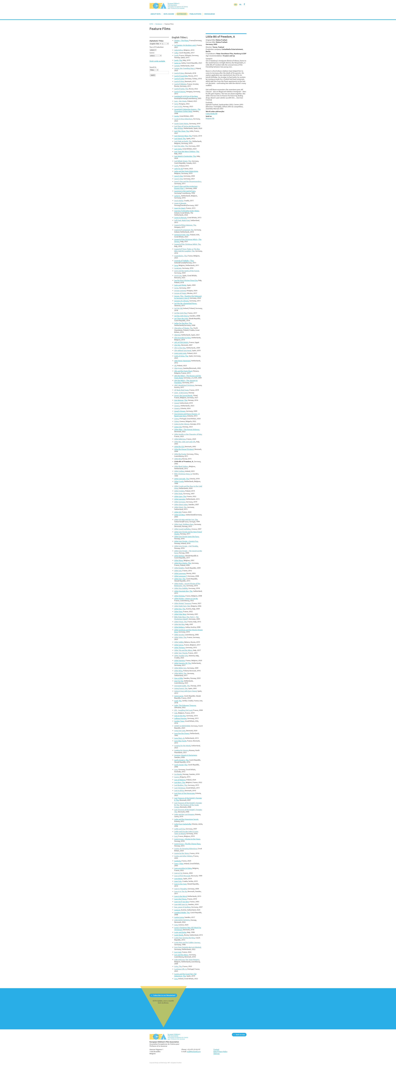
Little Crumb (178, 481)
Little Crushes (179, 491)
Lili (175, 365)
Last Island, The (180, 138)
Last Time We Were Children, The (186, 151)
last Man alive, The (181, 146)
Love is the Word (180, 896)
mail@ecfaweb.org (194, 1051)
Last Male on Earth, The (183, 141)
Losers (176, 777)
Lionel (176, 403)
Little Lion (178, 571)
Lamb (176, 55)
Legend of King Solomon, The (185, 225)
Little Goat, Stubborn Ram (183, 524)
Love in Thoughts (180, 889)
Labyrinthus (178, 50)
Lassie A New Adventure (183, 119)
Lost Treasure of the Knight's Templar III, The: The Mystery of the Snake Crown (188, 805)
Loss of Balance (180, 780)
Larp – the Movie (180, 101)
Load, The (177, 701)
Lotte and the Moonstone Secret (186, 819)
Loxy (176, 925)
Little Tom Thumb (180, 653)
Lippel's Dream (179, 411)
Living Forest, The (180, 688)
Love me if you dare (181, 902)
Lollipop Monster (180, 718)
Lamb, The (178, 60)
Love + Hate (178, 863)
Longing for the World (182, 746)
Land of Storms (179, 91)
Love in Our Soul (180, 884)
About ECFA (156, 14)
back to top (240, 1034)
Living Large (178, 696)
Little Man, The (179, 579)
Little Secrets (179, 635)
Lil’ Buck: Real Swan (181, 390)
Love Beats (178, 878)
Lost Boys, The (179, 782)
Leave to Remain (180, 217)
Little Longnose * (180, 576)
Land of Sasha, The (181, 89)
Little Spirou (178, 645)
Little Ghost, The (180, 507)
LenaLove (177, 268)
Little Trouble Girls (181, 656)
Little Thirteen (179, 647)
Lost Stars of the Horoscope (184, 793)
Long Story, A (179, 738)
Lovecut (177, 910)
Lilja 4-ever (178, 368)
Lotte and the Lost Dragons (184, 814)
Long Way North (180, 741)
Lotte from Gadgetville (182, 824)
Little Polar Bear (180, 614)
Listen (176, 419)
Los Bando (178, 774)
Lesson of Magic (180, 293)
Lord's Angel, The (180, 765)
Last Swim (178, 149)
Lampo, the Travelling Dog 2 (184, 68)
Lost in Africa (179, 790)
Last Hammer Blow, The (183, 136)
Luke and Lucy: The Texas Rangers (186, 959)
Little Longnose (180, 573)
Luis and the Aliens (181, 955)
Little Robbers (179, 627)
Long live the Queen (181, 733)
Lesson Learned (180, 290)
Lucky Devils (178, 935)
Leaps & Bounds (180, 203)
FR (240, 5)
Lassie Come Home (181, 123)
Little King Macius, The (182, 563)
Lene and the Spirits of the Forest (186, 271)
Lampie (177, 66)
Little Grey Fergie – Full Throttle (186, 546)
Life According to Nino (182, 338)
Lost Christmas (179, 788)
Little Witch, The (180, 673)
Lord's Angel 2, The (181, 760)
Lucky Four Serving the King (184, 938)
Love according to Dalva (183, 868)
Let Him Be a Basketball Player (185, 303)
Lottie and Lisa (179, 829)
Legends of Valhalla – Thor (184, 261)
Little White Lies (180, 668)
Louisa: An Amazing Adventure (185, 848)
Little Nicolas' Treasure (182, 603)
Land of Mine (179, 81)
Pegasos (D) (210, 118)
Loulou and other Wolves (183, 856)
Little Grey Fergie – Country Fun (186, 541)
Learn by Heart (179, 208)
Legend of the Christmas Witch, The (187, 244)
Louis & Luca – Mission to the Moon (187, 839)
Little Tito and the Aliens (183, 650)
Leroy (176, 288)
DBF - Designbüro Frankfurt (175, 1062)
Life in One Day (180, 348)
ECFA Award (169, 14)
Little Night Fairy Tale (182, 606)
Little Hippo (178, 560)
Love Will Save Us (180, 904)
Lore (176, 769)
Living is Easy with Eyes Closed (185, 691)
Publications (195, 14)
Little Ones (178, 611)
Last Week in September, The (185, 156)
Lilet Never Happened (182, 361)
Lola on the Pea (180, 716)
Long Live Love (179, 731)
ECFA (151, 24)
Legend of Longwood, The (183, 230)
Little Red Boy (179, 624)
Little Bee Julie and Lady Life (184, 442)
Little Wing (178, 671)
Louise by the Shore (181, 853)
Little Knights (179, 568)
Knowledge (209, 14)
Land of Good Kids (181, 76)
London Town (179, 721)
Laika (176, 53)
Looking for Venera (181, 750)
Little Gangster (179, 499)
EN (236, 5)
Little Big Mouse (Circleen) (184, 449)
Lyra (175, 979)
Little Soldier (179, 642)
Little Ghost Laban (181, 504)
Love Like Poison (180, 899)
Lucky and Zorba (180, 932)
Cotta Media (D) (211, 113)
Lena (176, 265)
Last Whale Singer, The (182, 161)
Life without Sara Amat (182, 350)
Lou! (175, 836)
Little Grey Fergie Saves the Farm (186, 536)
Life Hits (177, 345)
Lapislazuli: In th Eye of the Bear (186, 96)
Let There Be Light (181, 318)
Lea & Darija (178, 200)
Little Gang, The (180, 496)
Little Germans (179, 502)
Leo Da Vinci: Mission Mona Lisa (185, 280)
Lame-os (177, 63)
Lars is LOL (178, 106)
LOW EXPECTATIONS (182, 920)
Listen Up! (178, 427)
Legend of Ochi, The (181, 235)
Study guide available (157, 61)
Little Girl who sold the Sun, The (186, 519)
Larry (176, 104)
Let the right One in (181, 316)
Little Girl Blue (179, 515)
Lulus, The (178, 966)
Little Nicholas (179, 596)
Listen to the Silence (181, 424)
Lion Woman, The (180, 400)
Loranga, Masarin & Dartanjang (185, 755)
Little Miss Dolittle (181, 588)
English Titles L (180, 37)
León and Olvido (180, 285)
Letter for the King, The (183, 323)
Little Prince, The (180, 622)
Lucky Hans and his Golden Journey (187, 942)
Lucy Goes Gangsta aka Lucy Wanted (187, 947)
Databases (181, 14)
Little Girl (177, 512)
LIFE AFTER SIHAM (181, 342)
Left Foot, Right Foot (182, 220)
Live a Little (178, 678)
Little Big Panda (180, 454)
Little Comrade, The (181, 479)
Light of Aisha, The (181, 356)
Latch (176, 166)
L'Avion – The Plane (181, 40)
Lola (175, 713)
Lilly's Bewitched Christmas (184, 385)
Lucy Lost (177, 952)
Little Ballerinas (180, 439)
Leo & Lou (178, 275)
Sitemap (216, 1053)
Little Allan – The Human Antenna (186, 429)
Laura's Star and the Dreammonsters (187, 181)
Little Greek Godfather (182, 529)
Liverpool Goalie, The (182, 686)
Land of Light (179, 78)
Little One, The (179, 609)
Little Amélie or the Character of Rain (188, 434)
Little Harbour (179, 556)
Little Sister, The (180, 637)
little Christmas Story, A (183, 474)
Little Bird (178, 459)
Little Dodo (178, 494)
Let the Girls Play (180, 313)
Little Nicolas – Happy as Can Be (186, 598)
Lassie (176, 116)
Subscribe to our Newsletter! (164, 995)
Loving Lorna (179, 917)
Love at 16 (178, 873)
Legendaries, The (180, 256)
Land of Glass (179, 73)
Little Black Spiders (181, 466)
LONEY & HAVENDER (182, 726)
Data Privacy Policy (220, 1051)
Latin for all (178, 168)
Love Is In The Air (180, 891)
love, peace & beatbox (182, 907)
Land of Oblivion (180, 84)
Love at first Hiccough (182, 876)
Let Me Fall (178, 308)
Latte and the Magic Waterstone (186, 171)
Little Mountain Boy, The (183, 591)
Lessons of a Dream (181, 301)
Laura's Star (178, 176)
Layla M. (177, 196)
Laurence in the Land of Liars (184, 191)
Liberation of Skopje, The (183, 328)
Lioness (177, 406)
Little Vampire (179, 660)
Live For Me (178, 681)
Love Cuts (178, 881)
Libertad (177, 335)
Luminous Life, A (180, 969)
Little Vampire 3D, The (182, 663)
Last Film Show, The (181, 131)
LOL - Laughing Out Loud (183, 710)
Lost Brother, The (180, 785)
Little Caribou (179, 471)
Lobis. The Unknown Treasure (185, 705)
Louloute (177, 861)
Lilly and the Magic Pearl (183, 371)
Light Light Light (180, 353)
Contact (216, 1049)
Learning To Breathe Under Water (186, 211)
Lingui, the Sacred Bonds (183, 395)
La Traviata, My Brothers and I (185, 45)
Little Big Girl (179, 446)
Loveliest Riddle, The (182, 912)
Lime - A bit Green (181, 393)
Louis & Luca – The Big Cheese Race (187, 844)
